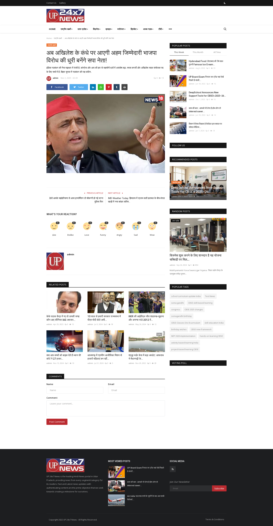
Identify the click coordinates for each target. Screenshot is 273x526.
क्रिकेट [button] (133, 29)
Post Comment (57, 421)
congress (175, 309)
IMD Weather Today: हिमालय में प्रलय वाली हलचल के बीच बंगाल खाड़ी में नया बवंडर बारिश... (136, 200)
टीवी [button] (160, 29)
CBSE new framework (201, 329)
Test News (210, 296)
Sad (136, 234)
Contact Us (51, 3)
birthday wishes (179, 329)
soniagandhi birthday (181, 316)
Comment (52, 397)
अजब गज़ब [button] (147, 29)
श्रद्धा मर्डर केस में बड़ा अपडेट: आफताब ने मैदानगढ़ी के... (146, 357)
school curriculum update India (186, 296)
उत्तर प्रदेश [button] (82, 29)
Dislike (70, 234)
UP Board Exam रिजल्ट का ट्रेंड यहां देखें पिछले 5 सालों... (206, 78)
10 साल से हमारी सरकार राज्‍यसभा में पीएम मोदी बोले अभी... (104, 318)
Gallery (62, 3)
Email (111, 384)
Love (87, 234)
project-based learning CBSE (184, 349)
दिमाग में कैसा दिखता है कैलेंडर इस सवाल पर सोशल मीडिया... (205, 125)
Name (49, 384)
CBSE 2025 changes (194, 309)
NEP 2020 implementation (183, 336)
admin (55, 78)
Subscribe (219, 488)
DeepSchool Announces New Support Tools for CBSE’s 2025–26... (207, 94)
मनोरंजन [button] (120, 29)
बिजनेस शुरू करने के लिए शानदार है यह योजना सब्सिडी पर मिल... (195, 257)
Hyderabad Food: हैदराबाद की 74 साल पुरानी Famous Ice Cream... (206, 63)
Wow (152, 234)
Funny (103, 234)
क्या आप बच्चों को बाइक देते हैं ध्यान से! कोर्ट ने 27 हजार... (63, 357)
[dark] (225, 3)
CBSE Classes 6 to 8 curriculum (185, 322)
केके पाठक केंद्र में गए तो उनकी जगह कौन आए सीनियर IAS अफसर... (62, 318)
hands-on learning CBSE (211, 336)
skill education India (214, 322)
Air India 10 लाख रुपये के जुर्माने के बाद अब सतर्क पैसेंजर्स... (145, 498)
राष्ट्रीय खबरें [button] (66, 29)
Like (54, 234)
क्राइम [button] (108, 29)
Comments (55, 376)
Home (52, 29)
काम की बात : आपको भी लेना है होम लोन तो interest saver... (205, 110)
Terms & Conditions (215, 519)
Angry (119, 234)
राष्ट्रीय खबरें (58, 38)
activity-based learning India (184, 342)
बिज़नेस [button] (96, 29)
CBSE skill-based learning (200, 302)
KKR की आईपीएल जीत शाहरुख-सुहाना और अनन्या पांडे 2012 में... (146, 318)
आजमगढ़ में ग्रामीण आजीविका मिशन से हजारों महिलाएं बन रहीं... (105, 357)
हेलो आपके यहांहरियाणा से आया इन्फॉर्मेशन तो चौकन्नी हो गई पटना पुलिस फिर (76, 200)
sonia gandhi (177, 302)
